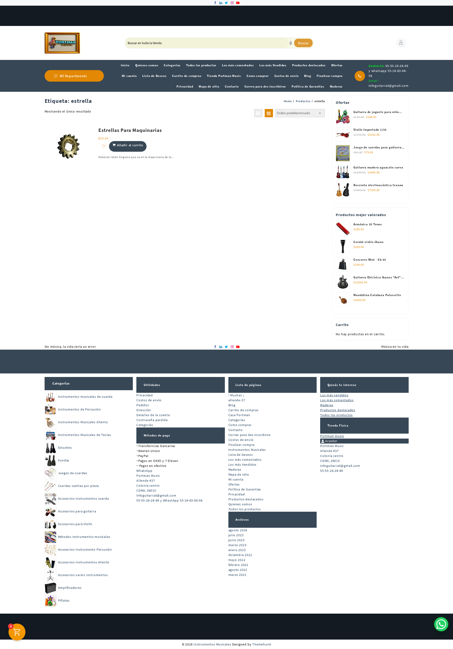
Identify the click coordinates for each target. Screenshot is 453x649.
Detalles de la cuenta (153, 415)
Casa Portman (239, 415)
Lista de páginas (248, 385)
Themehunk (261, 644)
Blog (231, 405)
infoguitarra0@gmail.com (388, 86)
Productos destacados (246, 499)
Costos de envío (149, 400)
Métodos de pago (157, 435)
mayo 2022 (236, 560)
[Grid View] (258, 113)
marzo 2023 (237, 545)
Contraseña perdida (152, 420)
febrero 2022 (238, 565)
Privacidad (144, 395)
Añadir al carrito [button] (130, 145)
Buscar (303, 43)
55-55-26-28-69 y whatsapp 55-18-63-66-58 (388, 71)
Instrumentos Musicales (247, 450)
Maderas (235, 469)
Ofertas (234, 484)
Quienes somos (240, 504)
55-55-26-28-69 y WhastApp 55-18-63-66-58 (169, 500)
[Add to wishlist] (103, 146)
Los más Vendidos (242, 464)
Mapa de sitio (238, 474)
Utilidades (152, 385)
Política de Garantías (244, 489)
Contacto (235, 430)
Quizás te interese (342, 385)
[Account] (401, 43)
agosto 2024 (237, 530)
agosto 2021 (237, 570)
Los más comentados (245, 459)
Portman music (332, 436)
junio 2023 (236, 540)
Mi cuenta (235, 479)
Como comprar (240, 425)
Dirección (143, 410)
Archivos (242, 520)
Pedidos (142, 405)
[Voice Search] (291, 43)
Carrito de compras (243, 410)
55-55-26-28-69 (331, 471)
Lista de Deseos (240, 454)
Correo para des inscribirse (249, 435)
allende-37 (236, 400)
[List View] (269, 113)
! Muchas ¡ (236, 395)
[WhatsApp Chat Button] (441, 624)
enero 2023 (237, 550)
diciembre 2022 (240, 555)
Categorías (61, 383)
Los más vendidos (334, 395)
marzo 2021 (237, 575)
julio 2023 (236, 535)
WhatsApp (144, 471)
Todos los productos (244, 509)
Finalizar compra (241, 445)
